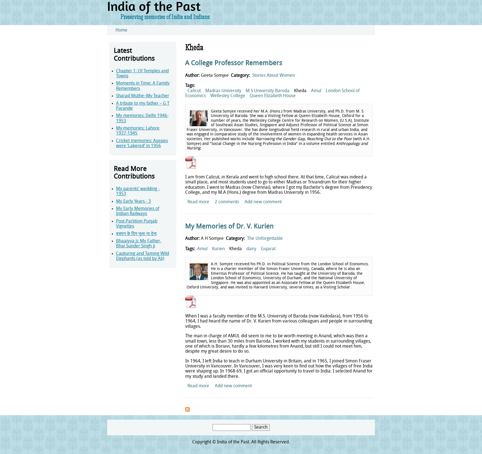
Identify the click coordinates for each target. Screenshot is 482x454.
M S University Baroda (268, 91)
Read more (198, 202)
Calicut (194, 91)
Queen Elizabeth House (273, 96)
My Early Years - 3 (133, 201)
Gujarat (268, 249)
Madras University (223, 91)
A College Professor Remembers (233, 63)
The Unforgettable (265, 238)
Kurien (218, 249)
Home (121, 30)
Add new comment (263, 202)
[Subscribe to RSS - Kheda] (187, 410)
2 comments (227, 202)
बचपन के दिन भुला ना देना (136, 234)
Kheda (300, 91)
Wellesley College (227, 96)
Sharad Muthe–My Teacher (142, 96)
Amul (316, 91)
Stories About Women (273, 75)
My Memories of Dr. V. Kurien (229, 226)
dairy (251, 249)
